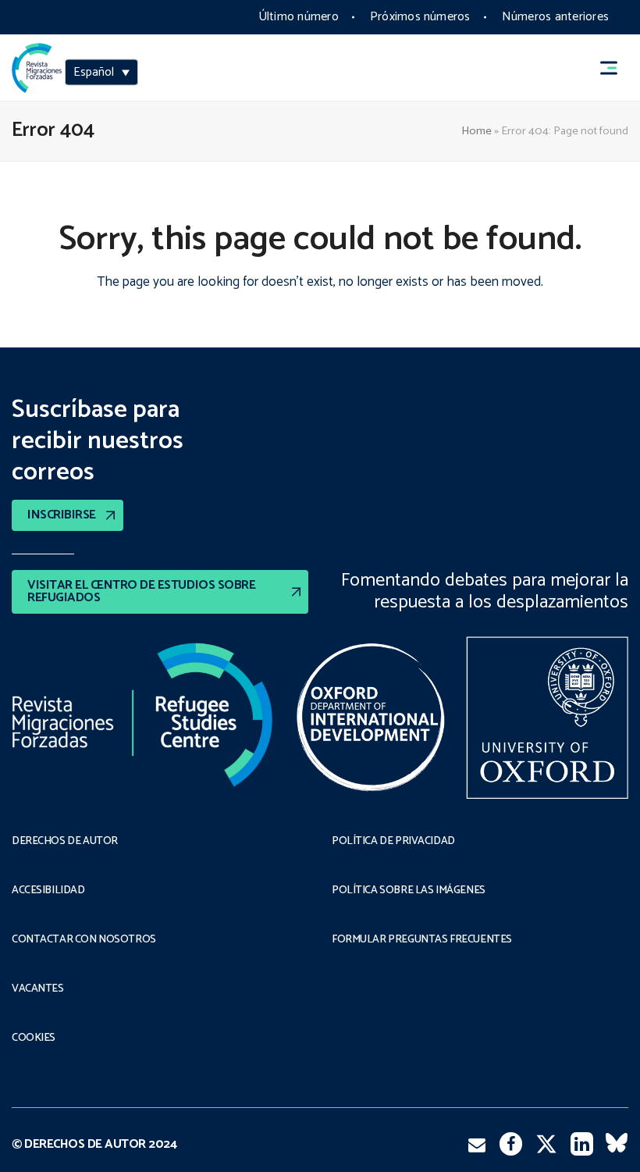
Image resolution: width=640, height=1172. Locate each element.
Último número (298, 16)
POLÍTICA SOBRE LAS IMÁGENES (408, 891)
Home (476, 131)
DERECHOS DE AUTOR (65, 841)
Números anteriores (555, 16)
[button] (615, 68)
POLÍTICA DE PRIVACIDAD (393, 841)
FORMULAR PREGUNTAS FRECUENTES (422, 940)
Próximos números (420, 16)
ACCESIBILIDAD (48, 891)
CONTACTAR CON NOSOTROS (84, 940)
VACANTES (38, 989)
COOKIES (33, 1038)
